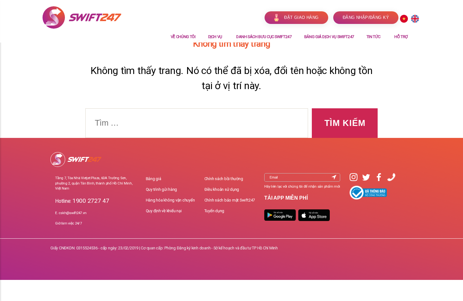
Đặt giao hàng (301, 17)
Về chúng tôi (183, 36)
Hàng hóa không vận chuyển (170, 200)
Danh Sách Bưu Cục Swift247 (264, 36)
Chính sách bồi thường (223, 178)
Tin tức (373, 36)
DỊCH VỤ (215, 36)
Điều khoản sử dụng (221, 189)
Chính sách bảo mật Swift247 (229, 200)
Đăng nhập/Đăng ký (366, 17)
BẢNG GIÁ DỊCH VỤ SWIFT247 (329, 36)
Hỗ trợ (401, 36)
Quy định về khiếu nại (164, 210)
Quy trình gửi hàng (161, 189)
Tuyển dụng (214, 210)
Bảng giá (153, 178)
